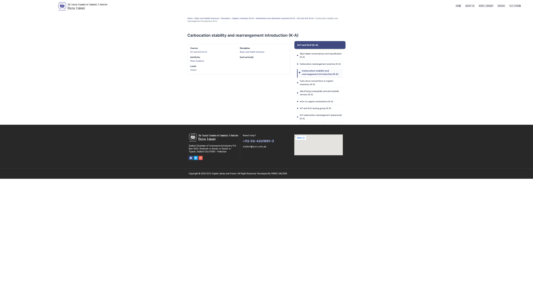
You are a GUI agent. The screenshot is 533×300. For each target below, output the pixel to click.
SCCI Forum (515, 6)
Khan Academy (197, 61)
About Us (470, 6)
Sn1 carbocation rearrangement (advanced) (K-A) (321, 117)
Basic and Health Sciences (207, 18)
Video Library (486, 6)
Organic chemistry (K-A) (243, 18)
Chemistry (225, 18)
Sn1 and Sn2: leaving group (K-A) (315, 108)
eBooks (501, 6)
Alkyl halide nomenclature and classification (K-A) (321, 55)
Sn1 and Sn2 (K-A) (305, 18)
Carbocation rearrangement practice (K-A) (320, 64)
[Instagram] (200, 158)
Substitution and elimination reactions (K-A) (275, 18)
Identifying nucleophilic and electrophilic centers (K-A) (319, 93)
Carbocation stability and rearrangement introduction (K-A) (320, 72)
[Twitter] (196, 158)
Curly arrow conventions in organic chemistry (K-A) (316, 83)
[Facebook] (191, 158)
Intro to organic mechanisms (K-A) (316, 101)
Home (458, 6)
